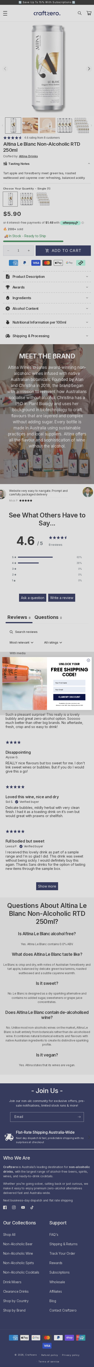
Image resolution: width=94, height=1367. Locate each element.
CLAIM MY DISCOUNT (69, 697)
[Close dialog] (88, 660)
